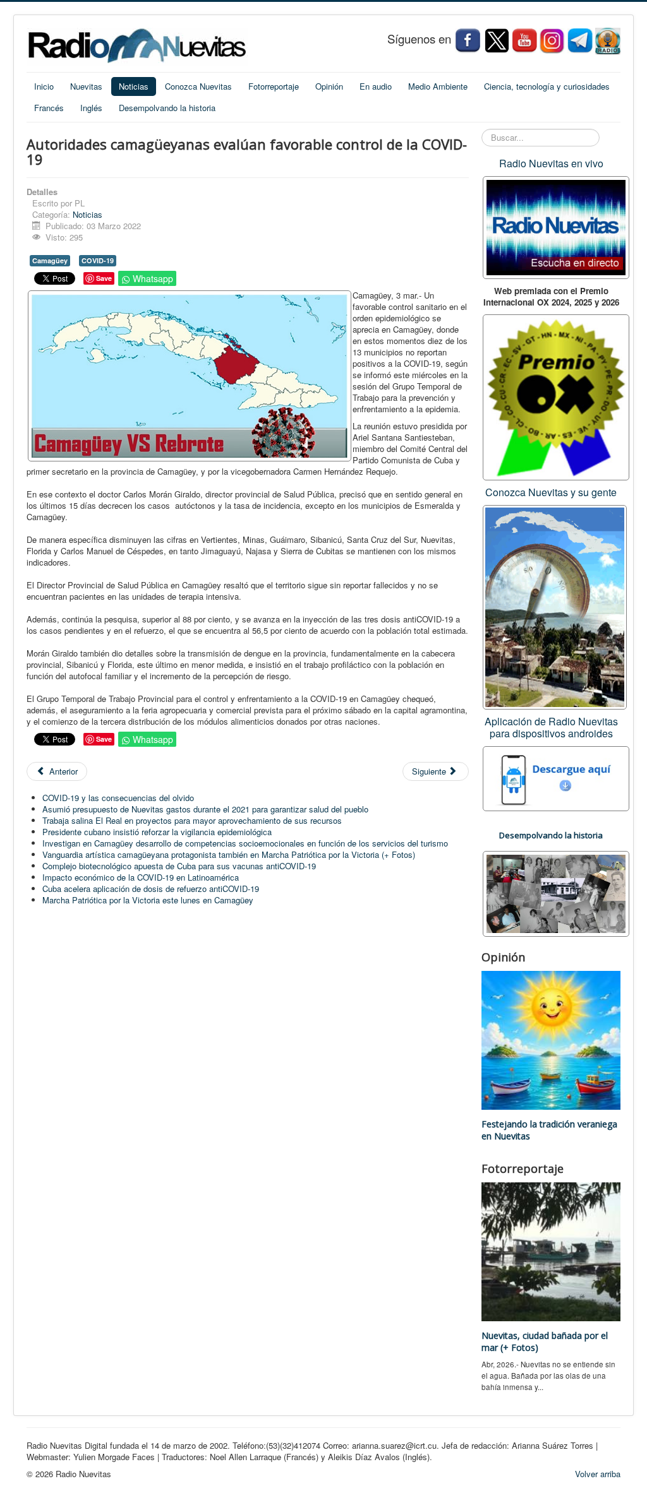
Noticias (133, 86)
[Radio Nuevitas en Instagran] (552, 40)
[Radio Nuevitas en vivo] (607, 40)
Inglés (91, 108)
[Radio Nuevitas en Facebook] (467, 40)
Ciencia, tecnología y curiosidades (547, 86)
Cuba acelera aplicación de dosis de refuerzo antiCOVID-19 (150, 889)
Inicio (44, 86)
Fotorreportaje (273, 86)
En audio (376, 86)
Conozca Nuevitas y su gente (551, 492)
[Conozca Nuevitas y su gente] (554, 606)
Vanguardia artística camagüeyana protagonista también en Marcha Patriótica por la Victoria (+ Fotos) (228, 854)
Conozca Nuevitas (198, 86)
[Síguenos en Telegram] (581, 40)
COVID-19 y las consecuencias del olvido (118, 798)
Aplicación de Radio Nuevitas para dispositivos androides (551, 727)
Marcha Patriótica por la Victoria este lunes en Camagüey (147, 900)
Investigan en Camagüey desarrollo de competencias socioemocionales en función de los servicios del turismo (245, 843)
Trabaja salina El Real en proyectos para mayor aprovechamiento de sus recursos (192, 820)
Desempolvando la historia (167, 108)
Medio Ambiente (438, 86)
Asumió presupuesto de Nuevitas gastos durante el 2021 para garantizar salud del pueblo (205, 809)
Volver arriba (597, 1474)
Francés (49, 108)
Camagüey (50, 260)
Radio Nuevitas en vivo (551, 163)
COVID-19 (98, 260)
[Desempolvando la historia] (556, 892)
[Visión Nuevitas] (524, 40)
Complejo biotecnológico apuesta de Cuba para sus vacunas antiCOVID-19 (179, 866)
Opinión (329, 86)
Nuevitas (86, 86)
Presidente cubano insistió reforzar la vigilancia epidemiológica (157, 832)
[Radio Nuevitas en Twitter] (496, 40)
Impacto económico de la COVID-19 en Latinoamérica (140, 877)
